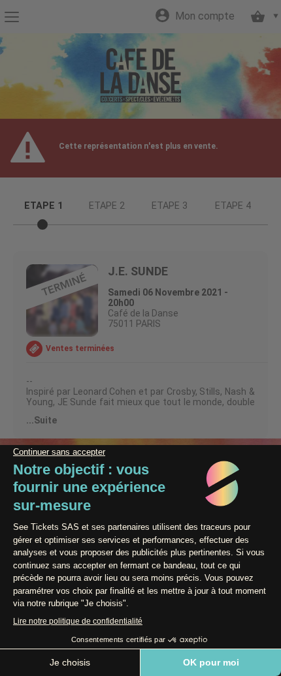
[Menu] (11, 17)
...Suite (41, 420)
